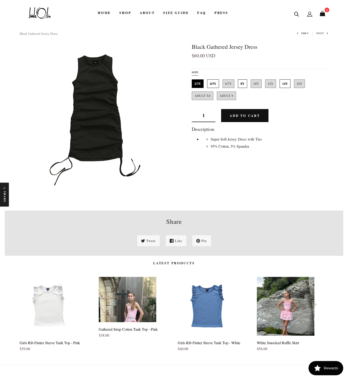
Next (320, 33)
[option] (55, 316)
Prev (305, 33)
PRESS (221, 12)
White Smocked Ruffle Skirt (278, 342)
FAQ (201, 12)
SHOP (125, 12)
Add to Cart (245, 115)
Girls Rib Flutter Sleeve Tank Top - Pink (50, 342)
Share (5, 196)
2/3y (197, 83)
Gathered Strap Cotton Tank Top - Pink (128, 329)
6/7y (228, 83)
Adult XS (202, 95)
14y (285, 83)
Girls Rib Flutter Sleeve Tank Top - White (209, 342)
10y (256, 83)
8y (243, 83)
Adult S (226, 95)
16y (299, 83)
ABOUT (147, 12)
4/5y (213, 83)
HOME (104, 12)
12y (270, 83)
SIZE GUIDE (176, 12)
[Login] (310, 14)
